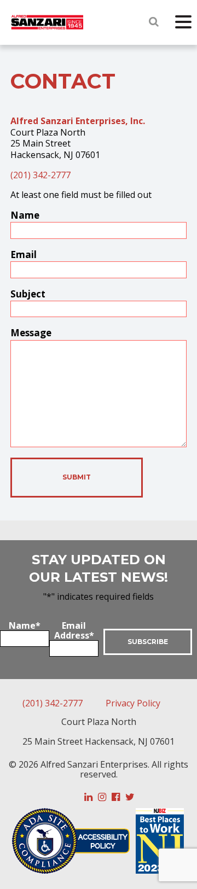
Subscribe (148, 641)
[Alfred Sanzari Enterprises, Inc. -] (47, 23)
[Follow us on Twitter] (130, 797)
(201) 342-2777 (40, 175)
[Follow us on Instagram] (102, 797)
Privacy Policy (133, 703)
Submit (76, 477)
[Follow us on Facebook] (116, 797)
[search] (154, 21)
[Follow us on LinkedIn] (88, 797)
